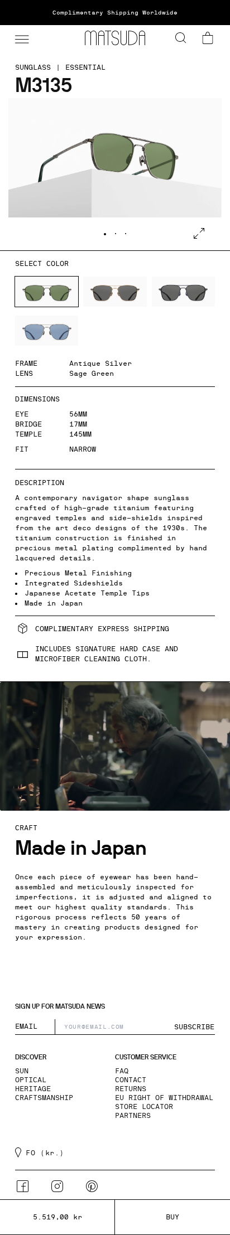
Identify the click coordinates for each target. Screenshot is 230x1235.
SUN (21, 1071)
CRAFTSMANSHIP (44, 1098)
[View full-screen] (199, 233)
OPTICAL (30, 1080)
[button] (21, 38)
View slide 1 (105, 234)
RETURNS (130, 1089)
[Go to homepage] (115, 38)
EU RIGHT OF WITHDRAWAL (164, 1098)
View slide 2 (115, 233)
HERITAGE (33, 1089)
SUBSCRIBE (194, 1027)
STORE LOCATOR (144, 1107)
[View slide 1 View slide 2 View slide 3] (115, 174)
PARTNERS (133, 1116)
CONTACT (130, 1080)
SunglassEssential (60, 67)
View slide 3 (125, 233)
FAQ (121, 1071)
